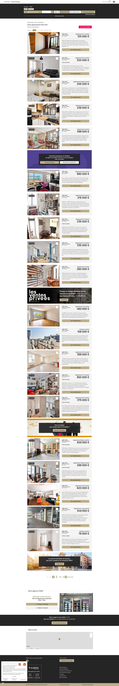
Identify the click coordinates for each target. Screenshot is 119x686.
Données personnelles (64, 684)
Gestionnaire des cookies (87, 684)
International (63, 675)
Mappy (38, 648)
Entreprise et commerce (66, 670)
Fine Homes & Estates (65, 672)
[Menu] (114, 2)
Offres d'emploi (63, 667)
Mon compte (107, 1)
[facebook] (27, 661)
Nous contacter (63, 677)
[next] (53, 577)
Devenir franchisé (64, 669)
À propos (62, 674)
